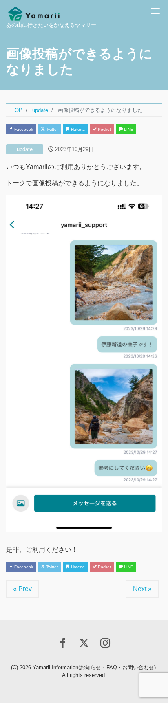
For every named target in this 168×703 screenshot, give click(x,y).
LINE (128, 129)
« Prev (22, 588)
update (25, 149)
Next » (142, 588)
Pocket (104, 129)
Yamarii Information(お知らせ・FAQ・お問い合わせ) (94, 667)
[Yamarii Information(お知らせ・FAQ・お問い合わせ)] (34, 11)
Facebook (23, 129)
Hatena (77, 129)
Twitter (51, 129)
